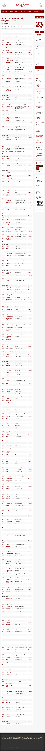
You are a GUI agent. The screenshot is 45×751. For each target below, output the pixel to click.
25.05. (3, 104)
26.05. (3, 577)
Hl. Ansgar (7, 69)
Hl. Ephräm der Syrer (9, 178)
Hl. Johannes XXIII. (9, 339)
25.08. (3, 348)
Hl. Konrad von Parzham (10, 395)
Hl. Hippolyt (8, 263)
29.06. (3, 576)
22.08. (3, 461)
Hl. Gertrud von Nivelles (10, 227)
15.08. (3, 474)
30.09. (3, 255)
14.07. (3, 367)
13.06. (3, 78)
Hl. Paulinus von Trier (9, 555)
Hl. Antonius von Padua (9, 78)
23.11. (3, 385)
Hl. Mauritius (8, 501)
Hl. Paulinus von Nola (9, 553)
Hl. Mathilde (8, 496)
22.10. (3, 322)
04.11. (3, 368)
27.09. (3, 691)
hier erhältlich (38, 171)
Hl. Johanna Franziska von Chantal (9, 295)
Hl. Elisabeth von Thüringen (8, 176)
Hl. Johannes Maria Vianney (9, 319)
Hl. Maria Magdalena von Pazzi (9, 481)
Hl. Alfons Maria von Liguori (9, 46)
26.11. (3, 222)
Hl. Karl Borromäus (9, 368)
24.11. (3, 57)
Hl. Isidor (7, 280)
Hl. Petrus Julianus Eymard (9, 571)
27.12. (3, 297)
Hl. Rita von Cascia (9, 604)
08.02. (3, 257)
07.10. (3, 471)
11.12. (3, 158)
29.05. (3, 548)
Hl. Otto (7, 535)
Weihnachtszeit (38, 51)
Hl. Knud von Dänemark (9, 389)
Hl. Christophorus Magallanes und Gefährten (8, 142)
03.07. (3, 649)
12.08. (3, 294)
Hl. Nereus (7, 519)
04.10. (3, 198)
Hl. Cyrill (7, 146)
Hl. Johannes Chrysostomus (8, 304)
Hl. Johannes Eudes (9, 313)
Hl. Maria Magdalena (9, 478)
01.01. (3, 465)
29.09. (3, 217)
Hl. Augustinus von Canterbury (9, 87)
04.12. (3, 97)
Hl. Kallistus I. (8, 365)
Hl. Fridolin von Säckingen (8, 210)
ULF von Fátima (8, 669)
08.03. (3, 334)
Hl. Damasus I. (8, 158)
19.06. (3, 608)
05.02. (3, 40)
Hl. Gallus (7, 219)
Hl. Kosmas (7, 398)
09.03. (3, 129)
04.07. (3, 172)
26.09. (3, 160)
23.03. (3, 661)
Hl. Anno (7, 65)
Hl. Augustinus (8, 84)
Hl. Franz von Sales (9, 202)
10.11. (3, 416)
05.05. (3, 229)
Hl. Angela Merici (8, 62)
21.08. (3, 587)
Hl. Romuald (8, 608)
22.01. (3, 688)
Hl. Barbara (7, 97)
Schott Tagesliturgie (39, 17)
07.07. (3, 712)
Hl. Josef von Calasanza (9, 348)
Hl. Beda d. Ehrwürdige (9, 104)
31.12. (3, 627)
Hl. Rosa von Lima (9, 610)
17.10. (3, 272)
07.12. (3, 54)
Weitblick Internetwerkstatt (13, 747)
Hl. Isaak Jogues (8, 278)
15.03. (3, 386)
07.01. (3, 601)
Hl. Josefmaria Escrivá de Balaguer (9, 352)
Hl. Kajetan (7, 363)
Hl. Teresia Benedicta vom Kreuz (9, 642)
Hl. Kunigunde (8, 402)
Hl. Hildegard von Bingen (8, 261)
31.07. (3, 275)
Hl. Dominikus (8, 165)
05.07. (3, 75)
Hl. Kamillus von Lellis (9, 367)
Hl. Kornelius (8, 396)
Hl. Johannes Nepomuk (9, 321)
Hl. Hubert (7, 265)
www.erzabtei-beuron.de (26, 11)
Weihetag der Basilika (9, 704)
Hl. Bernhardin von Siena (9, 115)
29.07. (3, 484)
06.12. (3, 523)
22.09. (3, 501)
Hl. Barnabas (8, 99)
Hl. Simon (7, 629)
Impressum (20, 743)
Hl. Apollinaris (8, 81)
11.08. (3, 383)
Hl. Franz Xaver (8, 205)
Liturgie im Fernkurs (39, 149)
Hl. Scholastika (8, 620)
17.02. (3, 238)
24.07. (3, 139)
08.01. (3, 626)
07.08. (3, 363)
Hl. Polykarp (8, 589)
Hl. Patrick (7, 544)
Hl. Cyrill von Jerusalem (9, 151)
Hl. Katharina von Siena (9, 377)
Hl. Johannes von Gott (9, 334)
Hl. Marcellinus (8, 445)
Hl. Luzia (7, 436)
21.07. (3, 413)
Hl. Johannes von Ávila (9, 327)
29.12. (3, 651)
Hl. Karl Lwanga (8, 370)
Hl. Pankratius (8, 542)
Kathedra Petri (8, 378)
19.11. (3, 175)
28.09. (3, 423)
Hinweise (17, 11)
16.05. (3, 321)
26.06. (3, 351)
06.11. (3, 420)
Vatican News (38, 86)
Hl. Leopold (7, 421)
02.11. (3, 50)
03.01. (3, 517)
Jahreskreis (37, 58)
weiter (42, 31)
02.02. (3, 162)
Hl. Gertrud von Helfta (9, 225)
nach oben (42, 745)
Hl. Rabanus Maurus (9, 598)
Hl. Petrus (7, 563)
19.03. (3, 346)
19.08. (3, 313)
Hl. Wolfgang (8, 716)
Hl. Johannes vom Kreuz (9, 324)
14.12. (3, 324)
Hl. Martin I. (7, 488)
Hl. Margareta (8, 447)
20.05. (3, 114)
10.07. (3, 180)
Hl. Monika (7, 510)
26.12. (3, 635)
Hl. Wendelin (8, 709)
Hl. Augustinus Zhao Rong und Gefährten (9, 90)
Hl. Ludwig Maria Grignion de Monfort (9, 432)
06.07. (3, 476)
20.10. (3, 709)
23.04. (3, 38)
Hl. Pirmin (7, 584)
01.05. (3, 344)
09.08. (3, 642)
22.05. (3, 604)
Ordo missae (38, 61)
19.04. (3, 418)
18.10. (3, 434)
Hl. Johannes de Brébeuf (8, 307)
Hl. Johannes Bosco (9, 302)
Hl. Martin (7, 486)
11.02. (3, 456)
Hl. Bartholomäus (8, 101)
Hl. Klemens (8, 385)
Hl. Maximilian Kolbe (9, 503)
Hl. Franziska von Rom (9, 207)
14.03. (3, 496)
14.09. (3, 400)
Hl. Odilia (7, 532)
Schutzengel (8, 622)
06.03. (3, 209)
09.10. (3, 163)
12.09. (3, 463)
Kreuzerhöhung (8, 400)
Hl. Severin (7, 626)
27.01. (3, 62)
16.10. (3, 219)
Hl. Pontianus (8, 591)
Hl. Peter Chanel (8, 561)
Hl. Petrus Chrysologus (9, 565)
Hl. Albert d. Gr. (8, 44)
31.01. (3, 302)
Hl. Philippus (8, 579)
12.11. (3, 342)
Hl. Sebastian (8, 624)
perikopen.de (38, 102)
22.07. (3, 478)
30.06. (3, 491)
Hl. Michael (7, 508)
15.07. (3, 122)
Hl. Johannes (8, 297)
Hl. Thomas (7, 649)
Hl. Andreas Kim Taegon (9, 60)
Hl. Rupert (7, 611)
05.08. (3, 705)
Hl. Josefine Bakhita (9, 350)
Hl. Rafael (7, 600)
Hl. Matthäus (8, 498)
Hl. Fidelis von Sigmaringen (8, 195)
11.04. (3, 631)
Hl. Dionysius (8, 163)
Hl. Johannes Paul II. (9, 322)
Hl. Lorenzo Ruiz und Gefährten (9, 428)
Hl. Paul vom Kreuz (9, 549)
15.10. (3, 647)
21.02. (3, 568)
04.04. (3, 280)
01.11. (3, 48)
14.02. (3, 146)
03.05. (3, 289)
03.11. (3, 265)
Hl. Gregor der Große (9, 231)
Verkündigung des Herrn (9, 686)
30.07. (3, 565)
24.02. (3, 500)
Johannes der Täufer (9, 309)
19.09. (3, 291)
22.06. (3, 341)
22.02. (3, 378)
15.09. (3, 454)
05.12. (3, 65)
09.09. (3, 566)
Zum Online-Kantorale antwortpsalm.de (39, 143)
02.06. (3, 445)
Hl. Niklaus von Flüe (9, 521)
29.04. (3, 377)
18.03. (3, 151)
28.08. (3, 84)
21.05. (3, 141)
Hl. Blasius (7, 120)
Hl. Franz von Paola (9, 200)
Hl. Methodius (8, 507)
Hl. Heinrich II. (8, 248)
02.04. (3, 200)
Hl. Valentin (7, 681)
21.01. (3, 42)
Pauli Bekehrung (8, 551)
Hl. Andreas (7, 56)
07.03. (3, 192)
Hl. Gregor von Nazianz (9, 234)
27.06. (3, 148)
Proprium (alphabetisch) (38, 67)
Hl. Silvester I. (8, 627)
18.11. (3, 707)
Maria (7, 454)
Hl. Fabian (7, 188)
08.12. (3, 467)
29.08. (3, 309)
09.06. (3, 178)
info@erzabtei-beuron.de (20, 745)
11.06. (3, 99)
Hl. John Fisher (8, 341)
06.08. (3, 683)
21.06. (3, 52)
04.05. (3, 197)
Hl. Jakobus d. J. (8, 289)
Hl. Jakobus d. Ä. (8, 287)
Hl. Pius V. (7, 585)
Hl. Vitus (7, 695)
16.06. (3, 110)
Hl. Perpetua (8, 559)
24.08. (3, 101)
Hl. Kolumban (8, 391)
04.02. (3, 598)
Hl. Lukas (7, 434)
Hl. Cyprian (7, 144)
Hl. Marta (7, 484)
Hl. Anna (7, 64)
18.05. (3, 314)
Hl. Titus (7, 659)
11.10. (3, 339)
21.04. (3, 67)
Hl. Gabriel (7, 217)
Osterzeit (37, 56)
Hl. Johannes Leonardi (9, 316)
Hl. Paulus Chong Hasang (8, 557)
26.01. (3, 657)
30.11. (3, 56)
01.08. (3, 46)
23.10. (3, 329)
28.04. (3, 431)
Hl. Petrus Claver (8, 566)
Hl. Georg (7, 224)
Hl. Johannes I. (8, 314)
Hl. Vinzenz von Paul (9, 691)
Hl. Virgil (7, 693)
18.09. (3, 409)
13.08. (3, 263)
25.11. (3, 374)
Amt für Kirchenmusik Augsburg (38, 131)
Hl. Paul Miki (8, 546)
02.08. (3, 181)
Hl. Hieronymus (8, 255)
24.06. (3, 311)
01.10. (3, 644)
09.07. (3, 89)
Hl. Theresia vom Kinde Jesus (9, 645)
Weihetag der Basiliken (9, 707)
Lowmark (30, 747)
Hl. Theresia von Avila (9, 647)
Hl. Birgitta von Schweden (8, 118)
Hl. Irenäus (7, 277)
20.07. (3, 81)
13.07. (3, 248)
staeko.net (24, 741)
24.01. (3, 202)
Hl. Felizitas (7, 192)
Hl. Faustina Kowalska (9, 190)
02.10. (3, 622)
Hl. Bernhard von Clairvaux (8, 112)
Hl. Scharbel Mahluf (9, 618)
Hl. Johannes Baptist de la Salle (9, 300)
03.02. (3, 69)
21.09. (3, 498)
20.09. (3, 60)
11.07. (3, 106)
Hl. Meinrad (7, 505)
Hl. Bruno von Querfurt (9, 129)
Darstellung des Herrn (9, 162)
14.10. (3, 365)
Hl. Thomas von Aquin (9, 654)
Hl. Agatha (7, 40)
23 (39, 24)
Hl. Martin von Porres (9, 490)
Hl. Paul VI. (7, 548)
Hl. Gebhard (8, 222)
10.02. (3, 620)
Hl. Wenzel (7, 711)
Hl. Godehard (8, 229)
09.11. (3, 704)
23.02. (3, 589)
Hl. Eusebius (8, 181)
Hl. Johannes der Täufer (9, 311)
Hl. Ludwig (7, 430)
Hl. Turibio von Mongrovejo (8, 661)
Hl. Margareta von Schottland (9, 452)
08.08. (3, 165)
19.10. (3, 278)
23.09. (3, 581)
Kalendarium (38, 72)
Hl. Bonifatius (8, 123)
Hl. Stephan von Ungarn (10, 633)
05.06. (3, 123)
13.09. (3, 303)
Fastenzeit (37, 53)
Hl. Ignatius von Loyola (9, 275)
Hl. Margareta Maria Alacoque (9, 449)
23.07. (3, 117)
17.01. (3, 71)
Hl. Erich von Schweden (9, 180)
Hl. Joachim (7, 293)
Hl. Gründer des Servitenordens (8, 239)
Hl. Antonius (8, 71)
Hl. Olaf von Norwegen (9, 533)
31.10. (3, 716)
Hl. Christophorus (8, 139)
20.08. (3, 112)
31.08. (3, 555)
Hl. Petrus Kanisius (9, 573)
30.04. (3, 585)
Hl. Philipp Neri (8, 577)
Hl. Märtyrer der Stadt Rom (9, 492)
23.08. (3, 610)
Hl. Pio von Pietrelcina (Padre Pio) (9, 582)
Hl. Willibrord (8, 714)
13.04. (3, 488)
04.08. (3, 318)
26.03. (3, 425)
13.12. (3, 436)
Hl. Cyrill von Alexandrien (8, 149)
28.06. (3, 277)
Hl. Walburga (8, 702)
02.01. (3, 102)
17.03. (3, 227)
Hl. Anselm (7, 67)
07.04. (3, 299)
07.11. (3, 714)
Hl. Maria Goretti (8, 476)
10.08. (3, 412)
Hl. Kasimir (7, 372)
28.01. (3, 654)
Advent (37, 48)
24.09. (3, 611)
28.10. (3, 354)
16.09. (3, 144)
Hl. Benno (7, 110)
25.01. (3, 551)
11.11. (3, 486)
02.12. (3, 438)
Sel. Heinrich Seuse (9, 250)
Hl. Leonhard (8, 420)
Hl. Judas (7, 354)
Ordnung (37, 70)
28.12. (3, 672)
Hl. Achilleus (8, 36)
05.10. (3, 190)
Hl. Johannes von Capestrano (8, 330)
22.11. (3, 137)
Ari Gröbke (22, 747)
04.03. (3, 372)
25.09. (3, 521)
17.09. (3, 260)
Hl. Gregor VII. (8, 233)
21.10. (3, 674)
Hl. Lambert (8, 409)
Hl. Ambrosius (8, 54)
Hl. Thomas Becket (9, 651)
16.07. (3, 457)
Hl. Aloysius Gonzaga (9, 52)
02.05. (3, 83)
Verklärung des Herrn (9, 683)
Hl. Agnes (7, 42)
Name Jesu (7, 517)
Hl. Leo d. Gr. (8, 416)
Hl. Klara (7, 383)
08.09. (3, 459)
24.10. (3, 73)
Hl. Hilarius (7, 259)
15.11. (3, 44)
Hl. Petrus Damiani (9, 568)
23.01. (3, 250)
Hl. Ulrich (7, 671)
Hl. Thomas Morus (9, 653)
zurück (37, 31)
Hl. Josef (7, 344)
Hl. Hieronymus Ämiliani (10, 257)
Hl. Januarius (8, 291)
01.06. (3, 356)
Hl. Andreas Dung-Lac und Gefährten (9, 58)
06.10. (3, 126)
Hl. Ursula (7, 674)
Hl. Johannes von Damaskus (8, 332)
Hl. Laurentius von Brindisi (9, 414)
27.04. (3, 573)
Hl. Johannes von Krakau (8, 337)
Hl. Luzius (7, 438)
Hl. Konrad (7, 393)
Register (11, 11)
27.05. (3, 86)
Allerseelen (7, 50)
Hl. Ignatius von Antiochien (8, 273)
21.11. (3, 469)
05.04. (3, 689)
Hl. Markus (7, 483)
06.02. (3, 546)
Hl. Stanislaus (8, 631)
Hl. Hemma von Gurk (9, 251)
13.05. (3, 669)
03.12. (3, 205)
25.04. (3, 483)
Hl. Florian (7, 197)
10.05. (3, 327)
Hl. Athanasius (8, 83)
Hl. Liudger (7, 425)
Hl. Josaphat (8, 342)
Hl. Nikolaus (8, 523)
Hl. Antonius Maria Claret (9, 73)
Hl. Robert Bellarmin (9, 606)
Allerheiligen (8, 48)
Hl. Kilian (7, 380)
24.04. (3, 194)
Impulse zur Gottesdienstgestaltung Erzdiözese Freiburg (39, 135)
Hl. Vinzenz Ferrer (8, 689)
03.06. (3, 370)
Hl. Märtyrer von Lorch (9, 494)
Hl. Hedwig (7, 246)
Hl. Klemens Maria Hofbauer (9, 387)
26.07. (3, 64)
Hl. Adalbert (8, 38)
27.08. (3, 510)
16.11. (3, 451)
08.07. (3, 380)
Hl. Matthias (8, 500)
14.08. (3, 503)
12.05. (3, 36)
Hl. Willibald (8, 712)
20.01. (3, 188)
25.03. (3, 685)
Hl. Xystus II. (8, 723)
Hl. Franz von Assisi (9, 198)
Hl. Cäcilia (7, 137)
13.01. (3, 259)
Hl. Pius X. (7, 587)
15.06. (3, 695)
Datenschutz (25, 743)
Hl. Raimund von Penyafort (8, 602)
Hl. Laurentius (8, 412)
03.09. (3, 231)
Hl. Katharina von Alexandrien (8, 375)
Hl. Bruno (7, 126)
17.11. (3, 225)
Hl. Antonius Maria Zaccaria (9, 76)
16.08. (3, 633)
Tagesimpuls (4, 11)
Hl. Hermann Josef (9, 253)
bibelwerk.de (38, 118)
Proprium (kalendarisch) (38, 64)
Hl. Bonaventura (8, 122)
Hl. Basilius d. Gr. (8, 102)
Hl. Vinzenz (7, 688)
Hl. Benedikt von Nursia (9, 106)
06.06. (3, 525)
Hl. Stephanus (8, 635)
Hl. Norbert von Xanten (9, 525)
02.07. (3, 473)
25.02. (3, 702)
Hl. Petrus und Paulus (9, 576)
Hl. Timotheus (8, 657)
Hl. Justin (7, 356)
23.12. (3, 336)
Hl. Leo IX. (7, 418)
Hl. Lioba (7, 423)
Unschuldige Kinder (9, 672)
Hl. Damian (7, 160)
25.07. (3, 287)
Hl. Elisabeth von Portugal (8, 173)
